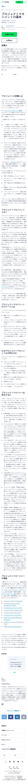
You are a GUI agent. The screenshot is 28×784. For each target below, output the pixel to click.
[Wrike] (6, 2)
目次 (3, 6)
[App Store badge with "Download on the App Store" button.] (8, 755)
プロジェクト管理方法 (13, 711)
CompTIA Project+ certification (12, 615)
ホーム (2, 9)
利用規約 (19, 778)
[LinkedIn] (14, 761)
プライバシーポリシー (10, 778)
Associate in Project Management (13, 601)
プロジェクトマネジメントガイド (14, 10)
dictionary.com (14, 162)
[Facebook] (10, 761)
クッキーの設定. (6, 779)
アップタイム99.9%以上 (14, 772)
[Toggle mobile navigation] (25, 2)
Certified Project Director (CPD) (13, 608)
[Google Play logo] (19, 755)
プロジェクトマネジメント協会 (12, 110)
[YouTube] (18, 761)
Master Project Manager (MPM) (13, 626)
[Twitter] (5, 761)
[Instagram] (22, 761)
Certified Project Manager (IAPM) (13, 610)
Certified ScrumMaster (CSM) (12, 613)
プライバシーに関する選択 (17, 779)
